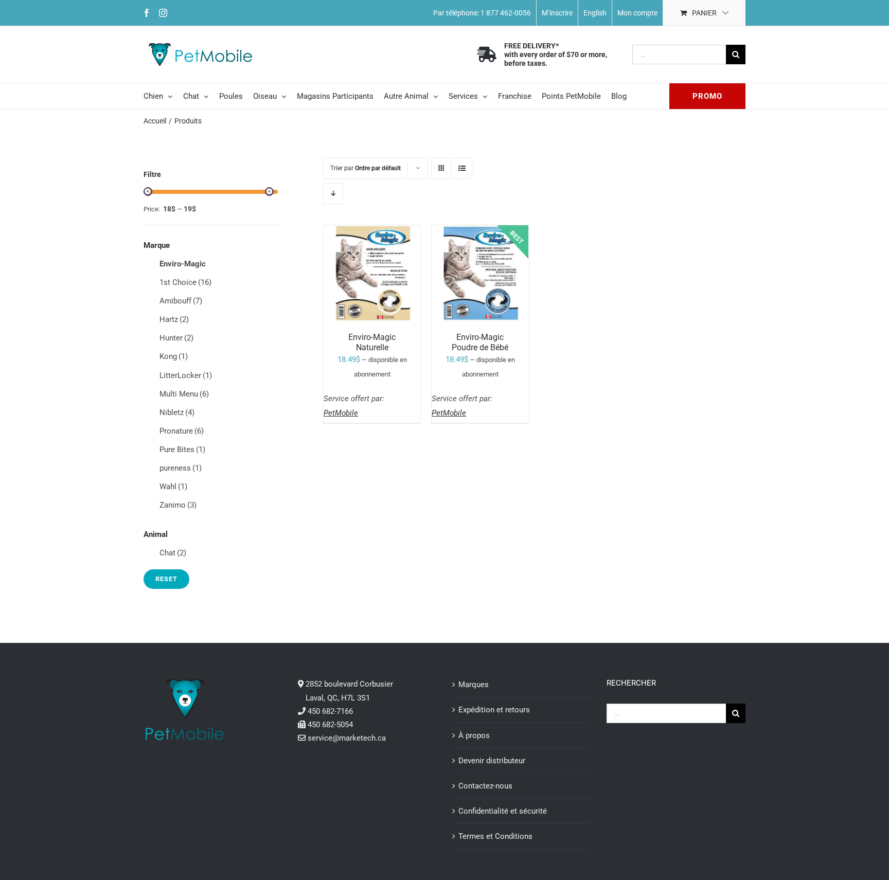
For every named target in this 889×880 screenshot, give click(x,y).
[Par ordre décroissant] (333, 193)
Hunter (176, 338)
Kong (173, 356)
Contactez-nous (485, 786)
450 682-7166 (330, 711)
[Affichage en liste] (462, 168)
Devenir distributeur (491, 760)
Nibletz (176, 412)
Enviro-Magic (182, 263)
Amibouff (180, 301)
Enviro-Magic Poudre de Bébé (480, 342)
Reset (166, 579)
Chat (172, 553)
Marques (473, 684)
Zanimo (178, 505)
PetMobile (341, 413)
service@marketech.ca (347, 738)
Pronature (181, 431)
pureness (180, 468)
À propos (474, 735)
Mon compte (637, 13)
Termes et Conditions (495, 836)
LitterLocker (185, 375)
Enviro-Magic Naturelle (372, 342)
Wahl (173, 486)
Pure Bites (182, 449)
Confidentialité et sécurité (502, 811)
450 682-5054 (330, 724)
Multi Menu (184, 394)
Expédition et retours (494, 709)
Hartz (174, 319)
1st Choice (185, 282)
